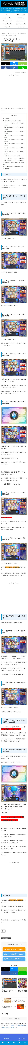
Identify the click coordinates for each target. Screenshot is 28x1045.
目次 (12, 115)
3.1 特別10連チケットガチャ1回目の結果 (14, 158)
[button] (24, 986)
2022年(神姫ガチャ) (7, 938)
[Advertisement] (14, 91)
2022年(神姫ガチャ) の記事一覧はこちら (14, 949)
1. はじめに (6, 118)
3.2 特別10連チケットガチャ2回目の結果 (14, 160)
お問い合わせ (7, 1038)
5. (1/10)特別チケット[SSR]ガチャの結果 (13, 166)
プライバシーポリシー (20, 1038)
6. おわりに (6, 168)
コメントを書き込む (14, 1018)
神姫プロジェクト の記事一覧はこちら (14, 959)
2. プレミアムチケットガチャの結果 (12, 120)
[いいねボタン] (3, 931)
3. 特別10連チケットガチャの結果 (11, 156)
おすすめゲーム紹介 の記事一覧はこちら (14, 954)
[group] (9, 986)
